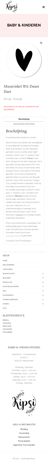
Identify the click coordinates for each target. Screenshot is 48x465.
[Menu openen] (44, 7)
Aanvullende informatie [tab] (24, 124)
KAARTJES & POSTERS (11, 286)
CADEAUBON (7, 269)
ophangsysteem (13, 235)
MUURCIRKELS (8, 295)
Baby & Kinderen (24, 25)
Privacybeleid (7, 332)
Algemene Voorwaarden (24, 445)
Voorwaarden (7, 329)
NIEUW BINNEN (8, 265)
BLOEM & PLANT (9, 273)
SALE (5, 308)
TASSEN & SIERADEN (10, 299)
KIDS (4, 291)
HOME (5, 260)
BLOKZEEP (7, 278)
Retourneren (7, 326)
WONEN (6, 304)
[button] (41, 43)
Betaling (6, 320)
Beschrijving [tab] (24, 119)
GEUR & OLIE (7, 282)
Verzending (7, 323)
